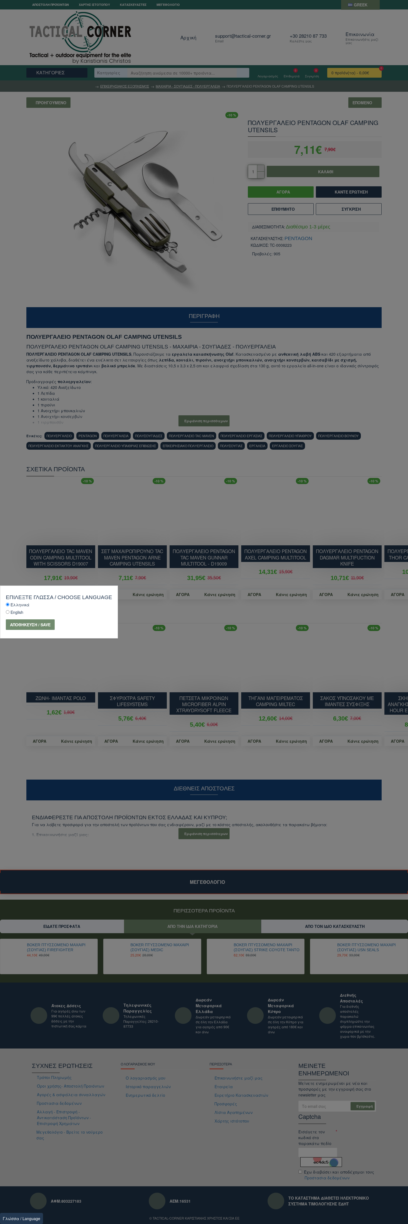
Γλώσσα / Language (21, 1218)
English (17, 612)
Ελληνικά (20, 604)
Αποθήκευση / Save (30, 624)
